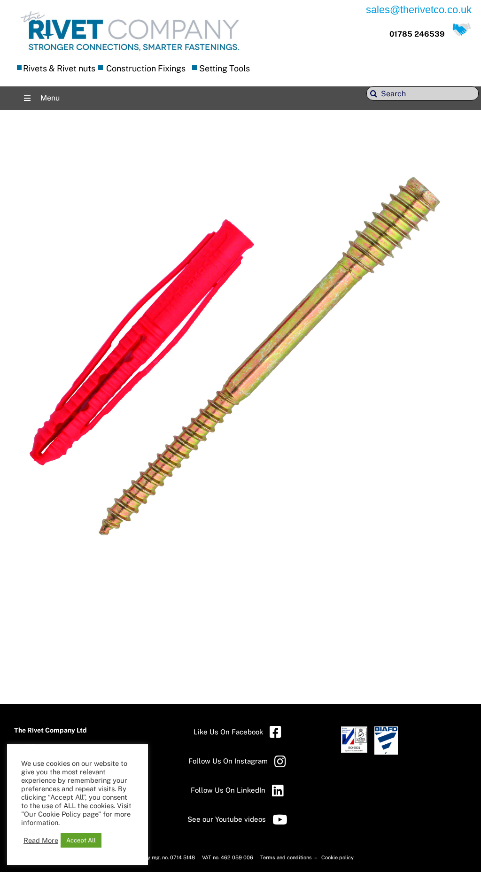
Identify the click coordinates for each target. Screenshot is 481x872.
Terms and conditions (286, 857)
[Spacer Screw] (240, 144)
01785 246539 (417, 34)
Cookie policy (337, 857)
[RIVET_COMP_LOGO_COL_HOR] (130, 11)
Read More (40, 840)
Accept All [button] (81, 840)
